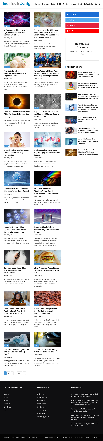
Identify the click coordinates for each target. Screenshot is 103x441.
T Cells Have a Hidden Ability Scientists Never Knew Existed (16, 190)
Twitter (6, 397)
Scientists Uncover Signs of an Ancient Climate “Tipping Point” (16, 351)
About (57, 437)
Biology (37, 4)
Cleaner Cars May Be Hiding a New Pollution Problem (46, 350)
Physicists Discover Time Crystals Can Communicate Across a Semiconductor (15, 229)
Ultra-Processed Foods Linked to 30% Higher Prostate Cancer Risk (47, 270)
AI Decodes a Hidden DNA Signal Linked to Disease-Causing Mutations (14, 32)
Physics (65, 4)
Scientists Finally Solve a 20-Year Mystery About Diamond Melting (46, 229)
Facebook (7, 394)
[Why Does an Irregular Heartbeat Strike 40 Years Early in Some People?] (71, 130)
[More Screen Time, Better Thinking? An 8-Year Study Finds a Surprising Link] (17, 298)
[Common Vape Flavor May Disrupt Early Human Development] (17, 257)
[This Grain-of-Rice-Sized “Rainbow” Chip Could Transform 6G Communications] (47, 178)
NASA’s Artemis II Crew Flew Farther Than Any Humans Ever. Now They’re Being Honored (47, 73)
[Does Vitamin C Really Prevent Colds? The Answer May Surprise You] (17, 139)
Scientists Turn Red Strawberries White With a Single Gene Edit (15, 73)
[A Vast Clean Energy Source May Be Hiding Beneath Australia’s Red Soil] (47, 298)
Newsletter (7, 407)
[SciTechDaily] (16, 4)
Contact (64, 437)
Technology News (43, 417)
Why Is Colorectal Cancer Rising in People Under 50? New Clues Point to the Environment (88, 108)
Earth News (41, 400)
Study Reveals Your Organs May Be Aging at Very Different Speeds (47, 152)
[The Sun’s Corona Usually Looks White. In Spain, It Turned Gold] (17, 101)
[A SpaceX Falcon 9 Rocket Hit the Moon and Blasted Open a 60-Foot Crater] (47, 101)
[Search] (99, 4)
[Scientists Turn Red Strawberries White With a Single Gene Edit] (17, 60)
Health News (41, 404)
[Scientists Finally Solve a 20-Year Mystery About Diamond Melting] (47, 216)
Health (59, 4)
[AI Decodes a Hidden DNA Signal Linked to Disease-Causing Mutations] (17, 19)
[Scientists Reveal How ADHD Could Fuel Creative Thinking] (71, 141)
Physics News (41, 407)
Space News (41, 413)
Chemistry (45, 4)
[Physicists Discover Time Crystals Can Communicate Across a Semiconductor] (17, 216)
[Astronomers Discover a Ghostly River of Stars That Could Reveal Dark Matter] (71, 96)
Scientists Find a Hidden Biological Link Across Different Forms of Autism (88, 85)
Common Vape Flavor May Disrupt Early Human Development (15, 270)
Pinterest (7, 404)
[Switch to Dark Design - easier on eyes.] (96, 4)
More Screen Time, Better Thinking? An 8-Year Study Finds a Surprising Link (15, 311)
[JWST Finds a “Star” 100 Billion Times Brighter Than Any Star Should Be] (71, 75)
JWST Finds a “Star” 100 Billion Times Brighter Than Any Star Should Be (88, 74)
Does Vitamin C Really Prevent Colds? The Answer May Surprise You (16, 152)
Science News (41, 410)
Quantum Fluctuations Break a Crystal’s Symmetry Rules (88, 119)
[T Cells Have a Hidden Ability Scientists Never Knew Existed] (17, 178)
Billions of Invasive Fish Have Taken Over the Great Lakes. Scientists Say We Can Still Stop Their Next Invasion (47, 33)
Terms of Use (95, 437)
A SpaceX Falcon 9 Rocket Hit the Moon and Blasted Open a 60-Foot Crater (46, 114)
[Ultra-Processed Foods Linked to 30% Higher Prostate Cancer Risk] (47, 257)
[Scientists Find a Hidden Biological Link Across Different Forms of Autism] (71, 86)
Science (73, 4)
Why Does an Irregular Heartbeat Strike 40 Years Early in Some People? (88, 130)
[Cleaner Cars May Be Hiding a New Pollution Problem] (47, 339)
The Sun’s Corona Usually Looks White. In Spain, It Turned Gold (17, 113)
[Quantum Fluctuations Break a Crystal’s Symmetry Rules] (71, 120)
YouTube (6, 400)
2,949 (19, 373)
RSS (5, 410)
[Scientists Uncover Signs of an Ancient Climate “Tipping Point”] (17, 339)
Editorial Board (73, 437)
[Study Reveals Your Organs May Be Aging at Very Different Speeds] (47, 139)
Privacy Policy (85, 437)
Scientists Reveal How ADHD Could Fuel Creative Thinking (88, 141)
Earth (53, 4)
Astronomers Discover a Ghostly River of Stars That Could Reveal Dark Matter (88, 96)
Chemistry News (42, 397)
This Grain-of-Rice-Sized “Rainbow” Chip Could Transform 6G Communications (47, 191)
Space (80, 4)
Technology (88, 4)
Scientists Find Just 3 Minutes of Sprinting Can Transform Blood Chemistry (88, 152)
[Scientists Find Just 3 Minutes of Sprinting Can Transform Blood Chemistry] (71, 152)
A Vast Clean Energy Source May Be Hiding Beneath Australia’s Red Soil (45, 311)
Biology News (41, 394)
